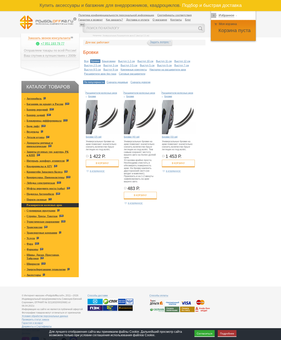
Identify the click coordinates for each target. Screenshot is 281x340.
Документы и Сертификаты (37, 326)
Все (86, 61)
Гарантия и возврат (32, 323)
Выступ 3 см (110, 65)
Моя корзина (228, 24)
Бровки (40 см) (132, 137)
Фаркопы (32, 249)
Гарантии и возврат (90, 19)
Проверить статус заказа (35, 319)
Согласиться (204, 333)
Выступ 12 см (182, 61)
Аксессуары (34, 275)
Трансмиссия (34, 227)
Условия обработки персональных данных (45, 316)
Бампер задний (36, 115)
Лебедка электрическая (41, 183)
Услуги (31, 238)
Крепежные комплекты (134, 69)
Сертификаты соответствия (174, 15)
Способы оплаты (158, 295)
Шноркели (33, 263)
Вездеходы (33, 131)
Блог (188, 19)
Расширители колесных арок (44, 205)
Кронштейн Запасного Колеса (45, 171)
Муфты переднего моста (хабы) (46, 188)
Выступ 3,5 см (129, 65)
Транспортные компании (42, 232)
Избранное (226, 15)
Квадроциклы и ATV (39, 166)
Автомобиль (34, 98)
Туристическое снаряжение (43, 221)
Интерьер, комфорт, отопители (46, 160)
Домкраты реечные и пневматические (40, 144)
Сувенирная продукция (41, 210)
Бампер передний (37, 109)
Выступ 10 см (145, 61)
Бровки (95, 61)
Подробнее (227, 333)
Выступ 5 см (147, 65)
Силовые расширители (132, 73)
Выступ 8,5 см (92, 69)
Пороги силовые (37, 199)
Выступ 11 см (164, 61)
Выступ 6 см (164, 65)
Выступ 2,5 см (92, 65)
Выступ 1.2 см (126, 61)
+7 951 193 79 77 (52, 43)
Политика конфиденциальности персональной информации (116, 15)
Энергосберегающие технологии (46, 269)
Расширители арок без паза (100, 73)
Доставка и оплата (137, 19)
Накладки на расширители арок (167, 69)
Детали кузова (35, 137)
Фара (30, 243)
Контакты (176, 19)
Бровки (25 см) (94, 137)
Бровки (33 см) (170, 137)
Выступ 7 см (181, 65)
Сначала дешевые (117, 82)
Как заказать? (114, 19)
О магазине (160, 19)
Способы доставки (98, 295)
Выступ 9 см (110, 69)
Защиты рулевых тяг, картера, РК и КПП (48, 153)
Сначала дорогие (140, 82)
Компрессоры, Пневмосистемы (45, 177)
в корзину (102, 163)
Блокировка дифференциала (44, 120)
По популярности (94, 82)
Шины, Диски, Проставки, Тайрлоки (43, 257)
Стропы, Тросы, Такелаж (42, 216)
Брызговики (108, 61)
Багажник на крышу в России (45, 104)
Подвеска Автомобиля (40, 194)
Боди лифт (33, 126)
